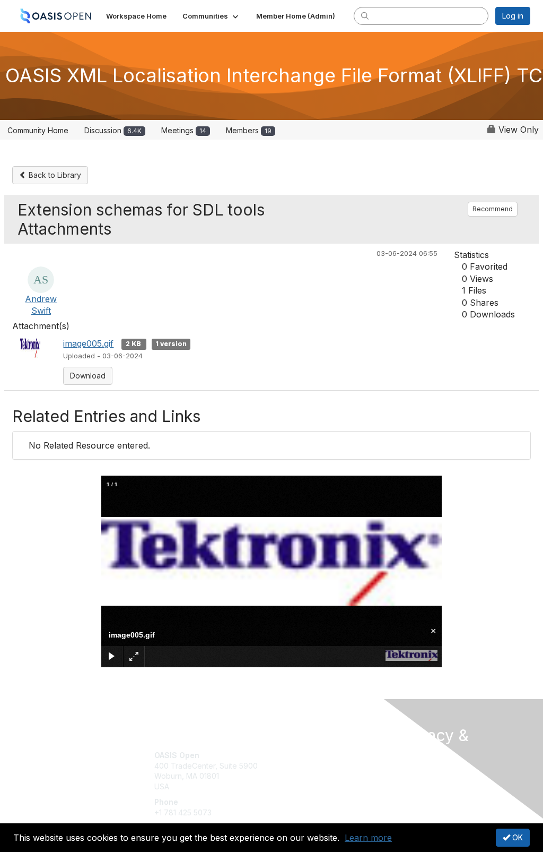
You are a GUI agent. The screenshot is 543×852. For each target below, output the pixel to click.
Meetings (183, 130)
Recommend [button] (492, 209)
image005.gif (88, 343)
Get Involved (298, 755)
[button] (211, 16)
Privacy (411, 784)
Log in (512, 15)
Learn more (368, 837)
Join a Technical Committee (324, 786)
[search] (365, 15)
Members (249, 130)
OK (516, 837)
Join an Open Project (313, 771)
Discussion (113, 130)
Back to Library (54, 174)
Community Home (37, 130)
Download (88, 375)
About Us (414, 774)
